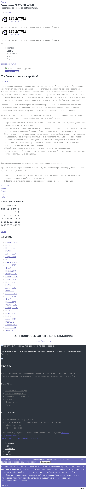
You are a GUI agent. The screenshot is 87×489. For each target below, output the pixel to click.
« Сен (3, 232)
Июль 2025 (9, 245)
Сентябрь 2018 (11, 308)
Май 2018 (9, 316)
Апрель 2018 (10, 319)
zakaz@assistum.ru (29, 8)
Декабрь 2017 (11, 330)
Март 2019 (9, 291)
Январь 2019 (10, 296)
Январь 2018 (10, 328)
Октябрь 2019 (11, 274)
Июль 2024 (9, 248)
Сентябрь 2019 (11, 277)
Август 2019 (10, 279)
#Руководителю (12, 71)
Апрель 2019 (10, 288)
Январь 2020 (10, 265)
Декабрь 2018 (11, 299)
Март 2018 (9, 322)
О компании (12, 59)
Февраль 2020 (11, 262)
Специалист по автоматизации (18, 396)
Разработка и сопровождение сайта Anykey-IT (21, 438)
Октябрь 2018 (11, 305)
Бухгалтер (9, 48)
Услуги (9, 56)
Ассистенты (12, 53)
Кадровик (9, 399)
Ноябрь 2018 (10, 302)
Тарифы (10, 51)
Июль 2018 (9, 310)
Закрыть (4, 485)
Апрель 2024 (10, 254)
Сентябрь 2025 (11, 242)
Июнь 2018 (10, 313)
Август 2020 (10, 257)
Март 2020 (9, 259)
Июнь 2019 (10, 282)
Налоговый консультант (15, 394)
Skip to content (7, 2)
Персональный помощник (16, 391)
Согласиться (45, 462)
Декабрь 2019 (11, 268)
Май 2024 (9, 251)
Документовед (11, 402)
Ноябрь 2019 (10, 271)
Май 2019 (9, 285)
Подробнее (35, 462)
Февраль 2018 (11, 325)
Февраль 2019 (11, 294)
